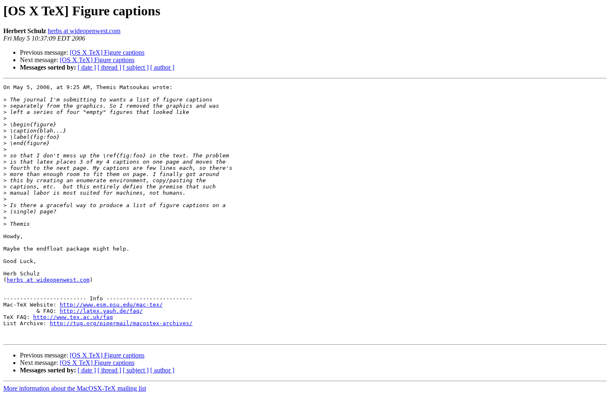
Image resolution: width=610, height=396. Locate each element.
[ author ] (162, 67)
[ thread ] (109, 67)
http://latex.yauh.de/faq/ (101, 311)
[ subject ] (136, 67)
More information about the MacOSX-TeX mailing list (74, 388)
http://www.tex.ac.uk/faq (73, 317)
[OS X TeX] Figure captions (107, 52)
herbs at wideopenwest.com (84, 30)
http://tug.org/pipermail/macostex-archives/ (121, 323)
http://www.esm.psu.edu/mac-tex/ (111, 305)
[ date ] (87, 67)
